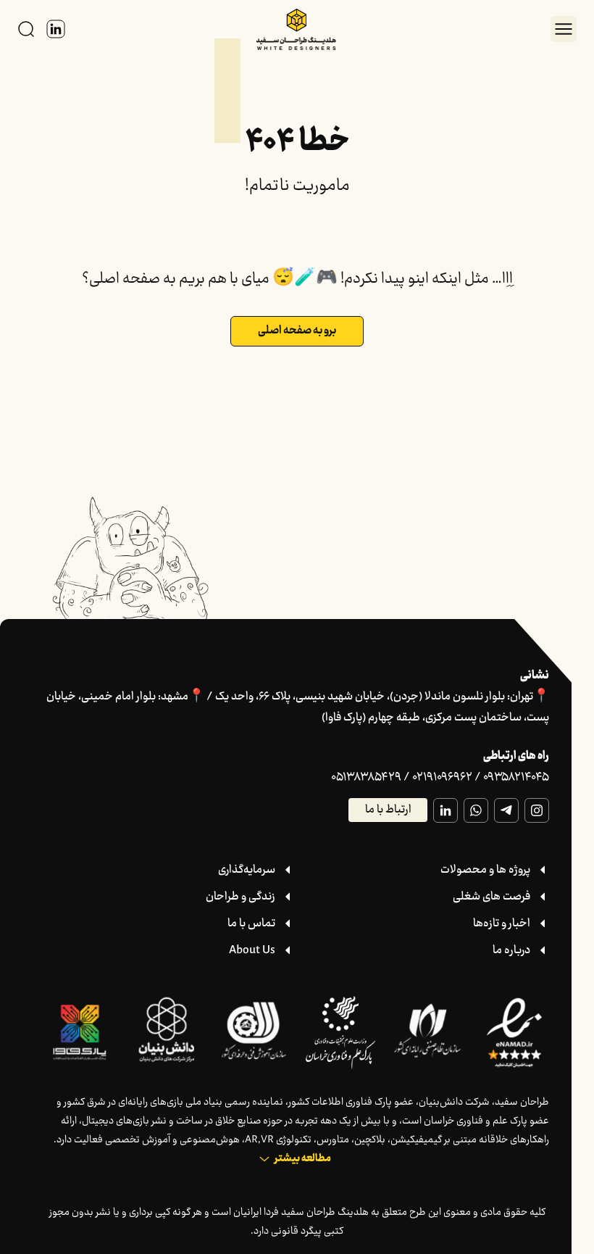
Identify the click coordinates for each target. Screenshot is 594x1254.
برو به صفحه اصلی (297, 330)
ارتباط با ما (388, 810)
